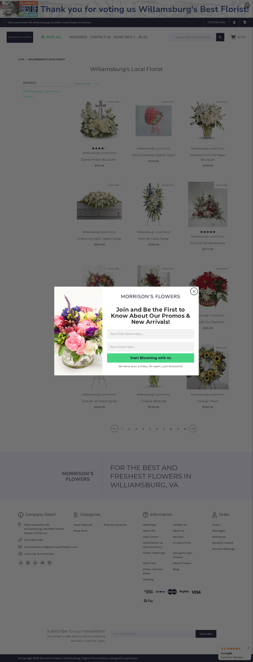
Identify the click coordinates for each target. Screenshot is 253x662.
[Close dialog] (194, 291)
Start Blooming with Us (150, 358)
